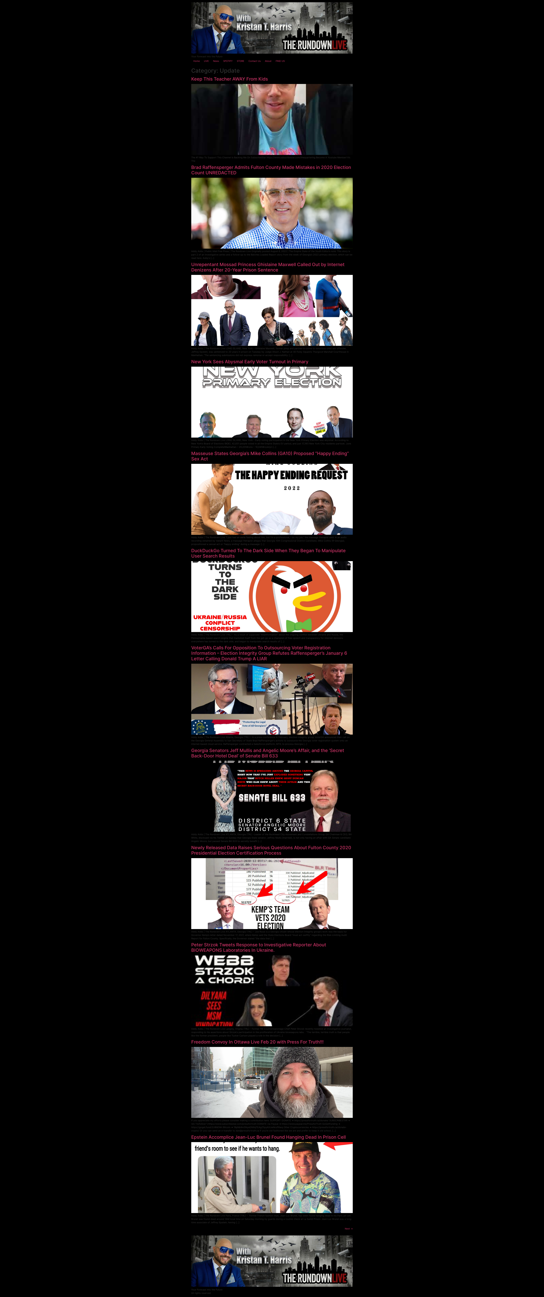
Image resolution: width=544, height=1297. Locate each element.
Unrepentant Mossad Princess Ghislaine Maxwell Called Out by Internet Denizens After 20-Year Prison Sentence (268, 267)
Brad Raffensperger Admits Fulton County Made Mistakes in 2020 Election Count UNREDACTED (271, 170)
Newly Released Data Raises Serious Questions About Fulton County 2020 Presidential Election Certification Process (271, 850)
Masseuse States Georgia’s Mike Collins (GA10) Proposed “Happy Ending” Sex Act (270, 456)
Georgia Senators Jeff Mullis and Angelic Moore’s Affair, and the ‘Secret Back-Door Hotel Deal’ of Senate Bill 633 (267, 753)
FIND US (280, 61)
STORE (240, 61)
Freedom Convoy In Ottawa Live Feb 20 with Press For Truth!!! (257, 1042)
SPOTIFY (228, 61)
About (268, 61)
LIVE (206, 61)
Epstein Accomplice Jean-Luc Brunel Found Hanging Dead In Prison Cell (268, 1137)
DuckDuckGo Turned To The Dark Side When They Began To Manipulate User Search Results (268, 553)
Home (196, 61)
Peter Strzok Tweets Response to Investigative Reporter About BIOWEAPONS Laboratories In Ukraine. (258, 947)
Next (349, 1228)
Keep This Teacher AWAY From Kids (229, 79)
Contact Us (254, 61)
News (216, 61)
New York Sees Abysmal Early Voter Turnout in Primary (249, 361)
